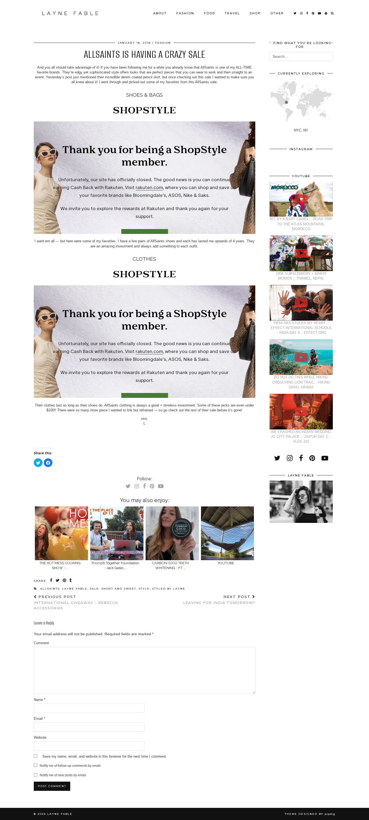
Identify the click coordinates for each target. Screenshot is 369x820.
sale (94, 588)
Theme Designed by (310, 814)
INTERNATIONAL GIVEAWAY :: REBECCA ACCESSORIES (76, 602)
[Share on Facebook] (51, 580)
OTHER (277, 13)
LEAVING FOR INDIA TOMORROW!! (219, 599)
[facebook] (307, 13)
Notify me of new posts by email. (63, 775)
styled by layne (168, 588)
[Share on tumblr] (71, 580)
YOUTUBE (225, 563)
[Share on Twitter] (57, 580)
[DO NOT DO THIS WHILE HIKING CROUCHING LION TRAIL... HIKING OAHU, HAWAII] (301, 357)
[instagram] (301, 13)
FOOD (209, 13)
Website (40, 737)
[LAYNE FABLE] (70, 13)
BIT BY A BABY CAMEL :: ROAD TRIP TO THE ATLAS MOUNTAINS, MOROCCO (301, 224)
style (144, 588)
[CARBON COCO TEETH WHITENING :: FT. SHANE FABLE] (172, 533)
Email (39, 719)
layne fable (74, 588)
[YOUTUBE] (227, 533)
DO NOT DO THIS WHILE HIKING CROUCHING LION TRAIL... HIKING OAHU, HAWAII (301, 382)
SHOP (255, 13)
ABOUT (160, 13)
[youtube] (319, 13)
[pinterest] (313, 13)
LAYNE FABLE (59, 814)
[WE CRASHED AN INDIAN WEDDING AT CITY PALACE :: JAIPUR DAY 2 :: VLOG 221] (301, 411)
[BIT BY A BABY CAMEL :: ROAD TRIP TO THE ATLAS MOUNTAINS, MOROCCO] (301, 199)
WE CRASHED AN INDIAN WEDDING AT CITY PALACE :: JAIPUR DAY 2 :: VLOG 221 (301, 436)
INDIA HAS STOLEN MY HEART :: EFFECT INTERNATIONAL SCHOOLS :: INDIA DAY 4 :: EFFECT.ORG (301, 328)
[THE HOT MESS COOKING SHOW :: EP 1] (61, 533)
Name (39, 700)
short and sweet (118, 588)
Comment (41, 643)
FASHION (185, 13)
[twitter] (295, 13)
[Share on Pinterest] (64, 580)
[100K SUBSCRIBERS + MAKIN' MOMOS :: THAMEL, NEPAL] (301, 253)
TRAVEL (232, 13)
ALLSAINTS (50, 588)
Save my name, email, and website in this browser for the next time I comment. (104, 756)
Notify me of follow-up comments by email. (70, 766)
